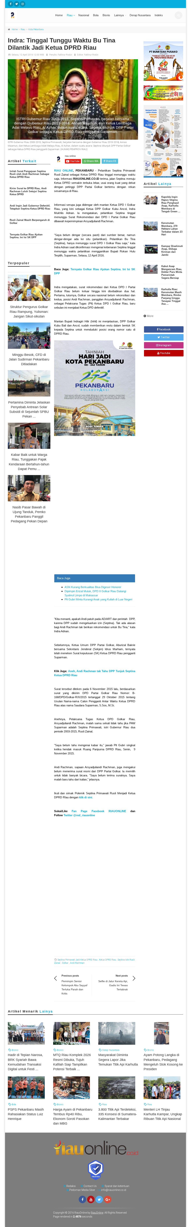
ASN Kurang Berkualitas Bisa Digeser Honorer (93, 587)
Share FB (110, 161)
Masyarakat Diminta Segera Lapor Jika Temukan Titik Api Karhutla (118, 1059)
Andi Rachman (77, 963)
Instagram (164, 345)
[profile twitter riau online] (16, 4)
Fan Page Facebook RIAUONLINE (99, 811)
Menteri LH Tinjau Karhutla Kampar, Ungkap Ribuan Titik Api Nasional (163, 1114)
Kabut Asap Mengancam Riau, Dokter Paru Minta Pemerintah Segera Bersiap (171, 272)
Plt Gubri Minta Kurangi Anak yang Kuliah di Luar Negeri (98, 599)
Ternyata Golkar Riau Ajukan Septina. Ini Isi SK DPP (26, 236)
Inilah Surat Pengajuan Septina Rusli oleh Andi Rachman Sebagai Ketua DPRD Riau (29, 174)
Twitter (165, 337)
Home (59, 15)
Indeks (159, 15)
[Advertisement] (94, 540)
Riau (69, 15)
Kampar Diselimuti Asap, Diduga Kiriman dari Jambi (172, 250)
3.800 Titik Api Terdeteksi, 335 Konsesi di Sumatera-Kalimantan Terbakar (117, 1114)
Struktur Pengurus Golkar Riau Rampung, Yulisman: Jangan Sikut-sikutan (29, 311)
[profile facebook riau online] (10, 4)
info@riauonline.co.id (113, 1189)
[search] (178, 15)
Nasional (83, 15)
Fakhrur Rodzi (65, 54)
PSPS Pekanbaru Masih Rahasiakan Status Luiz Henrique (26, 1114)
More (150, 316)
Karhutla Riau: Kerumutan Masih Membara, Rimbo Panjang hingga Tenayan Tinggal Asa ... (171, 296)
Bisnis (106, 15)
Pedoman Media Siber (82, 1189)
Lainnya (119, 15)
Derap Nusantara (140, 15)
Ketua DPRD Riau (107, 959)
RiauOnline (97, 1212)
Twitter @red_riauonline (79, 815)
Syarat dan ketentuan (117, 1186)
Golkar (65, 963)
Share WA (92, 161)
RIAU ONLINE (63, 170)
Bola (95, 15)
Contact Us (90, 1186)
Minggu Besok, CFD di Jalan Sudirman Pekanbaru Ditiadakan (29, 359)
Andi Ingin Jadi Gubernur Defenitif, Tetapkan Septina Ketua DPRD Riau (30, 207)
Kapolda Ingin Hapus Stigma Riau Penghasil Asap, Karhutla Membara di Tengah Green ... (170, 204)
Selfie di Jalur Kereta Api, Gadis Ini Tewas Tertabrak (113, 985)
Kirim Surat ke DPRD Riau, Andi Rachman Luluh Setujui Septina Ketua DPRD (28, 191)
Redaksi (71, 1186)
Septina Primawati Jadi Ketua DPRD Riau (77, 959)
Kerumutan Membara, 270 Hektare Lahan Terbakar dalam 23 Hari (171, 229)
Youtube (164, 353)
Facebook (164, 329)
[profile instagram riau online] (22, 4)
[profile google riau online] (107, 1199)
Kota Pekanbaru (36, 29)
